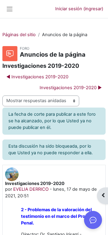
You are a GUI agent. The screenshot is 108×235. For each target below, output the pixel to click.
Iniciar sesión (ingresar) (79, 8)
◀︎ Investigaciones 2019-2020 (37, 77)
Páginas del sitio (19, 34)
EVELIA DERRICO (31, 189)
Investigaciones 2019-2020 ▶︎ (71, 87)
